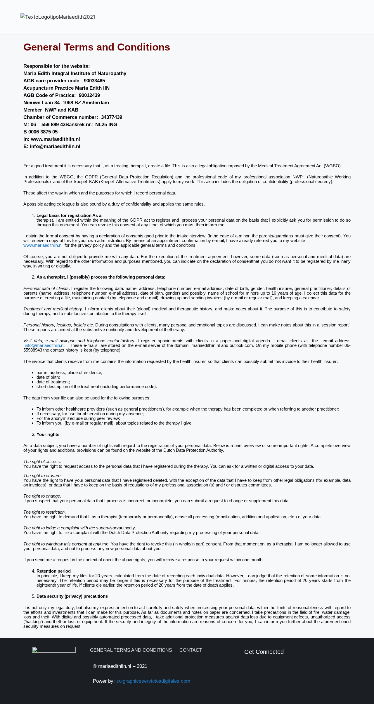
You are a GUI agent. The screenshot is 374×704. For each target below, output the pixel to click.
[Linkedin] (279, 669)
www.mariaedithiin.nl (42, 245)
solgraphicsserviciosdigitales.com (153, 681)
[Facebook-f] (249, 669)
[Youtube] (264, 669)
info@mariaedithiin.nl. (44, 345)
